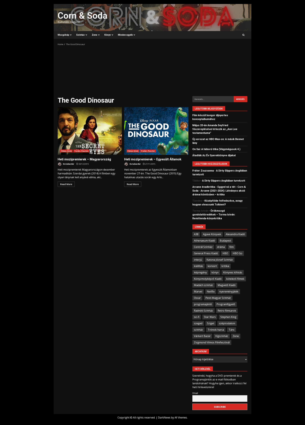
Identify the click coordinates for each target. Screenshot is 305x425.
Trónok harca (216, 329)
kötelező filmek (235, 279)
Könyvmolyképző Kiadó (208, 279)
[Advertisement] (152, 70)
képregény (200, 272)
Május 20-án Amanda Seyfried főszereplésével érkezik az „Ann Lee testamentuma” (214, 129)
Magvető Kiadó (227, 285)
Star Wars (210, 317)
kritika (225, 266)
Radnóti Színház (203, 310)
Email (195, 393)
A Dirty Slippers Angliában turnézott (223, 180)
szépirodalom (227, 323)
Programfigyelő (226, 304)
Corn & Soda (82, 15)
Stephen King (228, 317)
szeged (198, 323)
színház (198, 329)
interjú (198, 259)
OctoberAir (68, 164)
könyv (215, 272)
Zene (94, 35)
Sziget (210, 323)
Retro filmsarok (227, 310)
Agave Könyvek (212, 234)
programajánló (203, 304)
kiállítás (198, 266)
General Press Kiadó (206, 253)
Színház (80, 35)
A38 (196, 234)
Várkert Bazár (202, 336)
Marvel (198, 291)
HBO (225, 253)
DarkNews (164, 417)
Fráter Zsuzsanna (203, 170)
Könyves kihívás (232, 272)
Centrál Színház (203, 247)
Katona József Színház (220, 259)
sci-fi (196, 317)
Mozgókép (63, 35)
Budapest (225, 240)
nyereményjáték (228, 291)
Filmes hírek (66, 151)
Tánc (231, 329)
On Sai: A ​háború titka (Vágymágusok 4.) (216, 149)
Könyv (107, 35)
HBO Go (237, 253)
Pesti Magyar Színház (218, 298)
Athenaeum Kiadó (204, 240)
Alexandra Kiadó (235, 234)
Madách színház (203, 285)
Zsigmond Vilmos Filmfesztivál (212, 342)
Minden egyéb (125, 35)
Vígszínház (221, 336)
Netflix (211, 291)
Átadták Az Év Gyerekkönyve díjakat (214, 155)
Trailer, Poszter (81, 151)
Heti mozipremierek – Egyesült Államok (156, 131)
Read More (66, 184)
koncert (212, 266)
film (231, 247)
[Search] (243, 35)
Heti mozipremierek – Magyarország (90, 131)
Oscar (197, 298)
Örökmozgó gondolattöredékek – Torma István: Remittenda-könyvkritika (213, 214)
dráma (221, 247)
